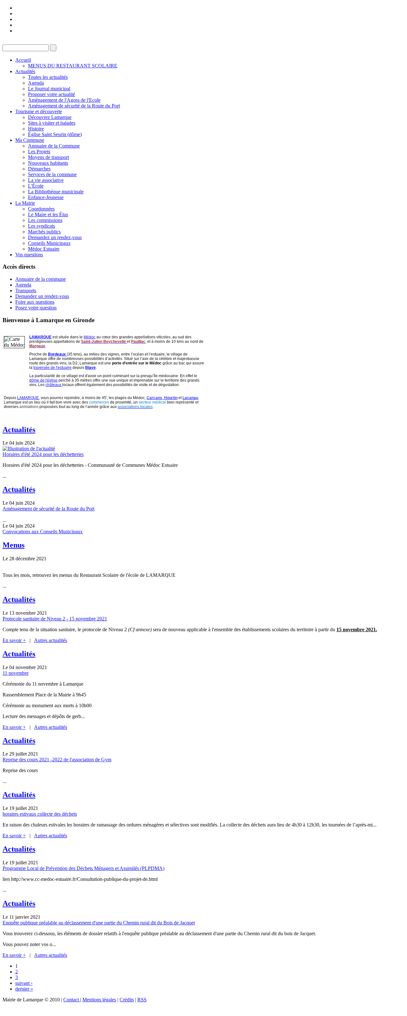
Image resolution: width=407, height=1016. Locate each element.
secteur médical (152, 402)
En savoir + (14, 640)
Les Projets (39, 151)
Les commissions (45, 220)
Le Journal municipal (49, 88)
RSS (142, 999)
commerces (99, 402)
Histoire (36, 128)
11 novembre (16, 673)
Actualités (25, 71)
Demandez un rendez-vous (55, 237)
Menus (13, 545)
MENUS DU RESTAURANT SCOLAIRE (72, 65)
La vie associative (46, 180)
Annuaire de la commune (40, 279)
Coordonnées (41, 208)
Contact (71, 999)
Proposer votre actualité (51, 94)
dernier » (24, 989)
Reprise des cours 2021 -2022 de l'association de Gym (57, 759)
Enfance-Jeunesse (46, 197)
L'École (36, 186)
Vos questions (29, 254)
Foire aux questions (34, 302)
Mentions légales (99, 999)
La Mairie (25, 203)
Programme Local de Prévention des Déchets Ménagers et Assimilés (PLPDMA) (83, 868)
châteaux (53, 385)
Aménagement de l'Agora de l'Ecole (64, 100)
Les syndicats (41, 226)
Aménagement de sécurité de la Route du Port (74, 105)
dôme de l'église (43, 380)
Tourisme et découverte (38, 111)
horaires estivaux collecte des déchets (40, 814)
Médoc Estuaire (43, 249)
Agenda (36, 83)
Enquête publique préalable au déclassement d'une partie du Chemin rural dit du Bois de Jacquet (99, 922)
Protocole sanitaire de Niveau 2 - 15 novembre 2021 (55, 618)
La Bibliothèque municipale (56, 191)
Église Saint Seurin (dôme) (55, 134)
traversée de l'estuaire (52, 367)
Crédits (127, 999)
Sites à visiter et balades (51, 123)
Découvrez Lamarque (50, 117)
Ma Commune (29, 140)
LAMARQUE (40, 337)
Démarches (39, 168)
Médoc (89, 337)
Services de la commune (52, 174)
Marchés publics (44, 231)
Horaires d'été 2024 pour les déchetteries (43, 454)
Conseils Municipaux (49, 243)
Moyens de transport (48, 157)
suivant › (23, 983)
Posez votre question (36, 307)
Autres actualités (50, 640)
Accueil (23, 60)
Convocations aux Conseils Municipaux (43, 531)
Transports (25, 290)
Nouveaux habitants (48, 163)
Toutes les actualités (48, 77)
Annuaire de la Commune (54, 146)
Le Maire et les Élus (48, 214)
